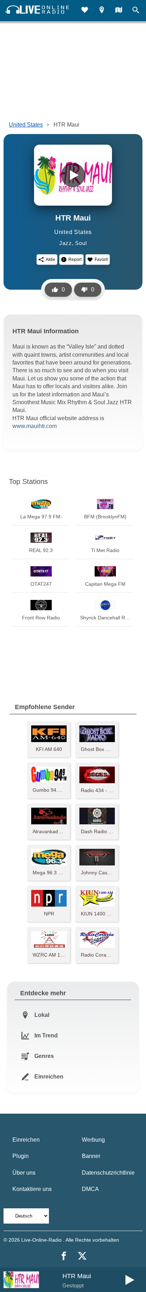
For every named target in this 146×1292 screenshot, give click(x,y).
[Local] (101, 11)
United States (26, 125)
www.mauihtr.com (34, 426)
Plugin (20, 1156)
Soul (80, 243)
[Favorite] (84, 11)
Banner (91, 1156)
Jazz (65, 243)
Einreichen (26, 1140)
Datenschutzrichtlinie (108, 1173)
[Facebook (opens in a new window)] (63, 1255)
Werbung (93, 1140)
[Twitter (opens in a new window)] (82, 1255)
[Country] (118, 11)
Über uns (23, 1173)
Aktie (50, 259)
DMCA (90, 1189)
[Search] (135, 11)
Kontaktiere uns (32, 1189)
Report (75, 259)
